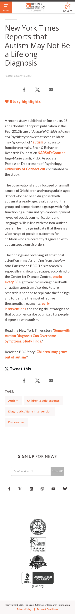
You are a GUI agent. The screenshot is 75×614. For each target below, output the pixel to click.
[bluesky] (65, 488)
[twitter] (20, 488)
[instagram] (42, 488)
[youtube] (53, 488)
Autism (13, 400)
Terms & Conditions (47, 609)
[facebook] (9, 488)
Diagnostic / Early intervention (29, 411)
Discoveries (16, 422)
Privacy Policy (24, 609)
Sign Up (57, 471)
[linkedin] (31, 488)
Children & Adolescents (43, 400)
